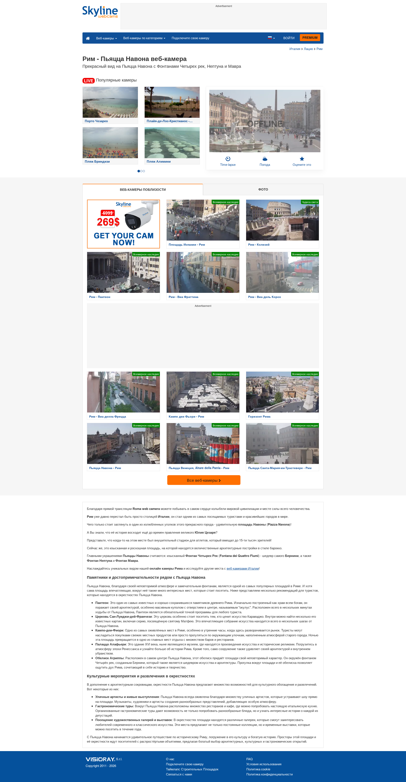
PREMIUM (310, 37)
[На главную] (88, 38)
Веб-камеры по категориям (143, 38)
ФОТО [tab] (263, 189)
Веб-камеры (105, 38)
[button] (271, 38)
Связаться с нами (179, 774)
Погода (265, 164)
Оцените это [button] (302, 164)
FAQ (249, 759)
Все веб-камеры (203, 480)
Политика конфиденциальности (269, 774)
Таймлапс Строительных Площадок (192, 769)
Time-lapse (228, 164)
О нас (170, 759)
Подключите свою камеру (190, 38)
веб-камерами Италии (243, 568)
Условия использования (263, 764)
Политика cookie (258, 769)
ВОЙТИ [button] (289, 38)
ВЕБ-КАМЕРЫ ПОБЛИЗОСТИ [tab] (143, 189)
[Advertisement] (223, 18)
